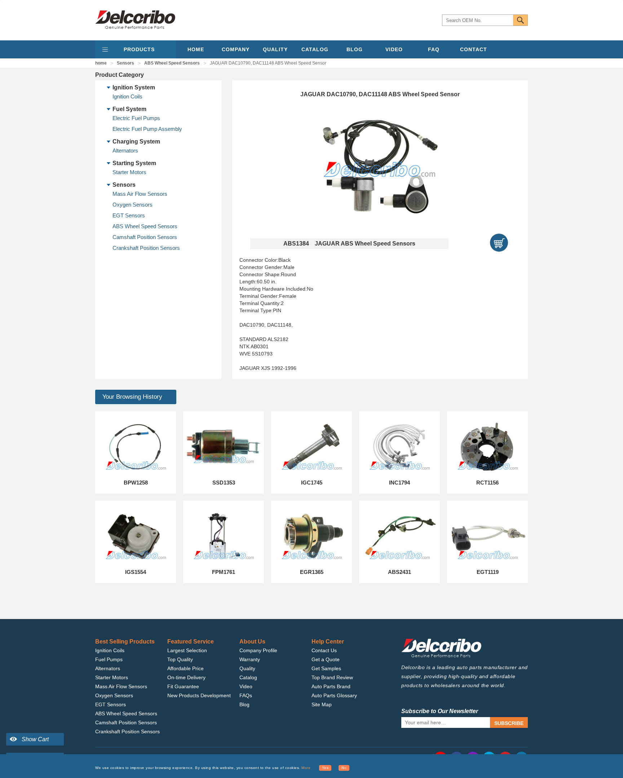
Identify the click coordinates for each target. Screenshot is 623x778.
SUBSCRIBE (508, 723)
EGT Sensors (128, 215)
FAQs (245, 695)
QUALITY (275, 49)
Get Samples (326, 668)
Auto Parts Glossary (334, 695)
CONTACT (473, 49)
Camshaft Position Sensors (144, 237)
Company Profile (258, 650)
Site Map (322, 704)
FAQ (433, 49)
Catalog (248, 677)
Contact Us (324, 650)
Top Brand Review (332, 677)
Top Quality (180, 659)
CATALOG (314, 49)
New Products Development (199, 695)
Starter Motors (129, 172)
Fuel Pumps (109, 659)
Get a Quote (326, 659)
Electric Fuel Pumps (136, 118)
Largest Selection (187, 650)
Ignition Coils (127, 96)
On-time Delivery (186, 677)
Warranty (249, 659)
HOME (195, 49)
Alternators (125, 150)
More (305, 768)
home (101, 63)
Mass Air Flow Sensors (139, 194)
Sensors (125, 63)
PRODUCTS (139, 49)
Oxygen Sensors (132, 205)
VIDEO (394, 49)
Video (245, 686)
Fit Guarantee (183, 686)
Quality (247, 668)
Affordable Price (185, 668)
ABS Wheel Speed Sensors (172, 63)
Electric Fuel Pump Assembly (147, 129)
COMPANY (235, 49)
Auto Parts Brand (331, 686)
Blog (244, 704)
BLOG (354, 49)
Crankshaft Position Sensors (146, 248)
